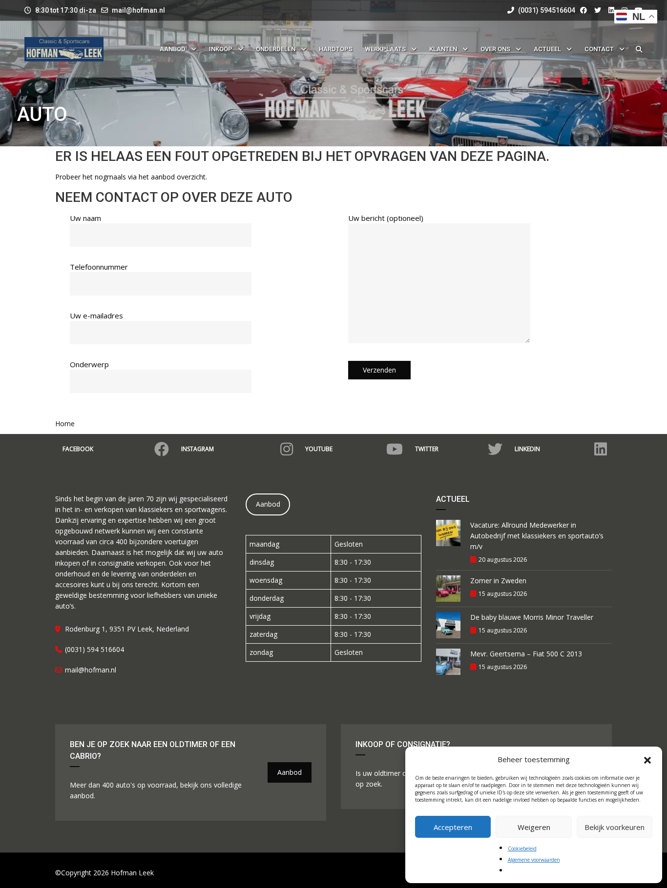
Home (65, 423)
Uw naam (85, 218)
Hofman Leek (132, 872)
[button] (647, 759)
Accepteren (453, 827)
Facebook (78, 449)
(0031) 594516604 (546, 10)
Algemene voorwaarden (534, 859)
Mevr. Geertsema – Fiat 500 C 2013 (526, 653)
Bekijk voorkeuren (614, 827)
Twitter (426, 449)
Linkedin (527, 449)
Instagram (197, 449)
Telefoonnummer (99, 267)
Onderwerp (89, 364)
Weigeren (534, 827)
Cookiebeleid (522, 848)
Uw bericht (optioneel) (385, 218)
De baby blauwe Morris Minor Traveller (531, 617)
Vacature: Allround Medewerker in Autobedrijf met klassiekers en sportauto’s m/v (537, 535)
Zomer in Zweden (498, 580)
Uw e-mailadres (96, 315)
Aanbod (268, 504)
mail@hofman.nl (138, 10)
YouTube (319, 449)
